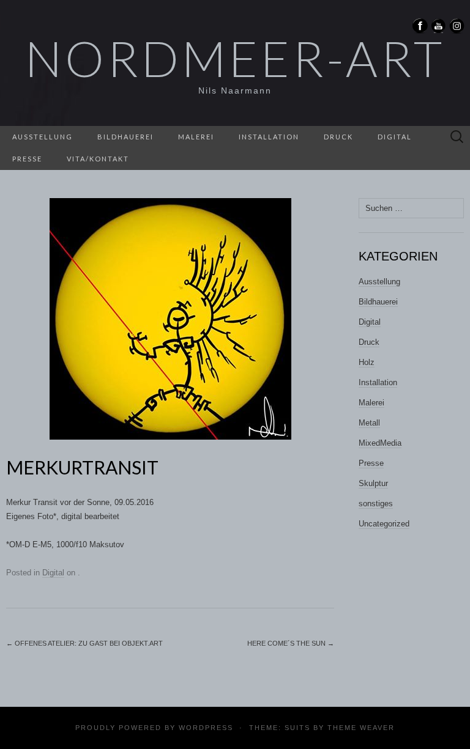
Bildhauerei (125, 137)
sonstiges (376, 503)
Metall (369, 422)
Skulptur (373, 483)
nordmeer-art (235, 58)
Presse (27, 159)
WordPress (206, 727)
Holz (367, 362)
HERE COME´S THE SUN (290, 643)
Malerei (196, 137)
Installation (269, 137)
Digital (395, 137)
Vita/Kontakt (98, 159)
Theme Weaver (361, 727)
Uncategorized (384, 523)
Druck (338, 137)
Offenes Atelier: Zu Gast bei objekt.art (84, 643)
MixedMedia (380, 443)
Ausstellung (42, 137)
